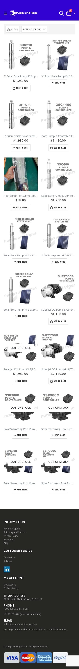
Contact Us (9, 557)
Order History (11, 588)
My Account (10, 584)
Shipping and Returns (15, 532)
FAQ (6, 543)
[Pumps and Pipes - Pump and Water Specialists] (23, 13)
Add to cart (22, 88)
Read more (60, 82)
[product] (21, 55)
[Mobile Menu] (6, 13)
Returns (8, 560)
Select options (20, 207)
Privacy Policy (11, 535)
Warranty (9, 539)
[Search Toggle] (61, 13)
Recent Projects (12, 528)
